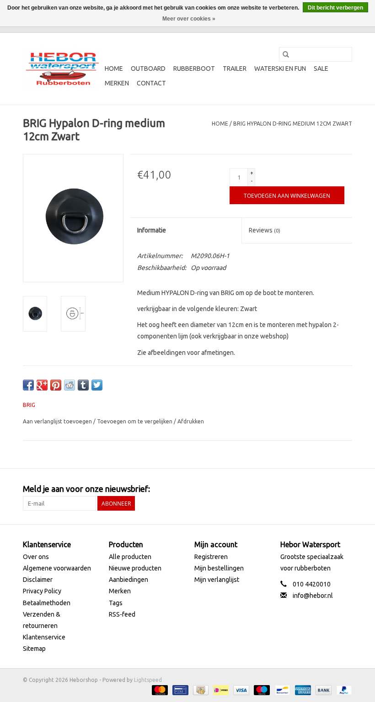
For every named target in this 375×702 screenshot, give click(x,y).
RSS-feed (122, 614)
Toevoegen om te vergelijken (135, 421)
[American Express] (302, 689)
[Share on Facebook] (28, 385)
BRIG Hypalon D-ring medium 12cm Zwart (292, 124)
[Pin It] (55, 385)
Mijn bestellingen (219, 568)
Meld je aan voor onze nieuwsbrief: (86, 488)
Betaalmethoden (46, 603)
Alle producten (130, 556)
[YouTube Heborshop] (328, 489)
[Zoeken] (286, 54)
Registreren (211, 556)
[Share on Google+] (42, 385)
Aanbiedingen (128, 579)
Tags (116, 603)
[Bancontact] (281, 689)
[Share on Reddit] (69, 385)
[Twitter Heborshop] (312, 489)
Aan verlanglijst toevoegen (58, 421)
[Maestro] (261, 689)
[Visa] (240, 689)
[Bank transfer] (322, 689)
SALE (321, 68)
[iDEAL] (220, 689)
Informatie (151, 230)
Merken (117, 83)
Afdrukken (190, 421)
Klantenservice (44, 637)
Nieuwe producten (135, 568)
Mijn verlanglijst (216, 579)
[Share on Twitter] (96, 385)
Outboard (148, 68)
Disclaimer (38, 579)
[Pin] (179, 689)
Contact (151, 83)
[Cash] (200, 689)
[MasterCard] (159, 689)
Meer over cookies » (188, 19)
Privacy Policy (42, 591)
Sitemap (34, 648)
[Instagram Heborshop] (345, 489)
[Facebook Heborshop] (296, 489)
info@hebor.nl (313, 595)
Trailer (234, 68)
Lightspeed (148, 680)
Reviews (264, 230)
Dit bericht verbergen (335, 8)
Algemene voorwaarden (57, 568)
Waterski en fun (280, 68)
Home (114, 68)
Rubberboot (194, 68)
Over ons (36, 556)
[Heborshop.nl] (62, 69)
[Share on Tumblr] (83, 385)
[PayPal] (342, 689)
